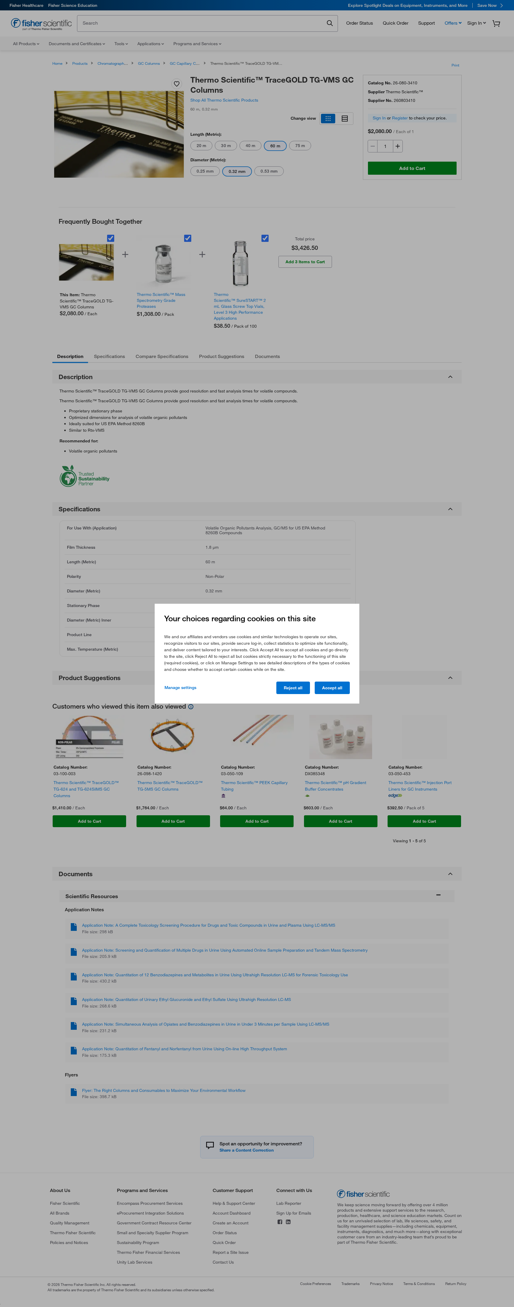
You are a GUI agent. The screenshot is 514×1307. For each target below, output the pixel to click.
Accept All (332, 687)
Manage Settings (180, 687)
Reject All (293, 687)
